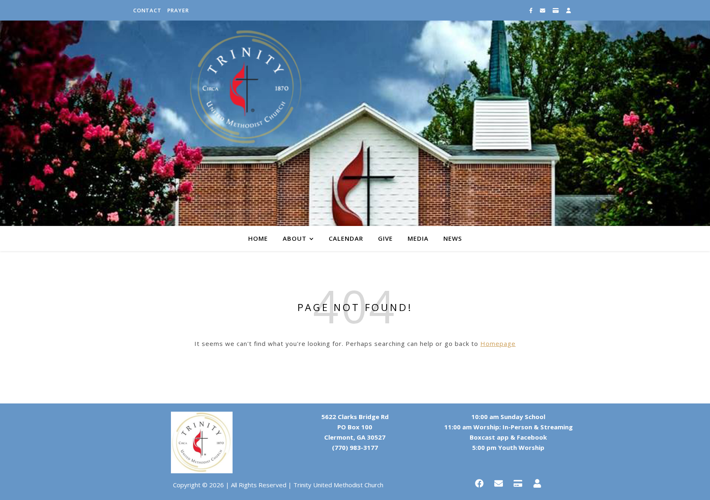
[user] (568, 10)
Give (385, 238)
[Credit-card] (518, 483)
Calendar (346, 238)
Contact (147, 10)
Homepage (498, 343)
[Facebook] (479, 483)
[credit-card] (556, 10)
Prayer (178, 10)
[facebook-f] (531, 10)
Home (258, 238)
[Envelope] (498, 483)
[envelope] (543, 10)
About (295, 238)
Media (418, 238)
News (452, 238)
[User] (537, 483)
